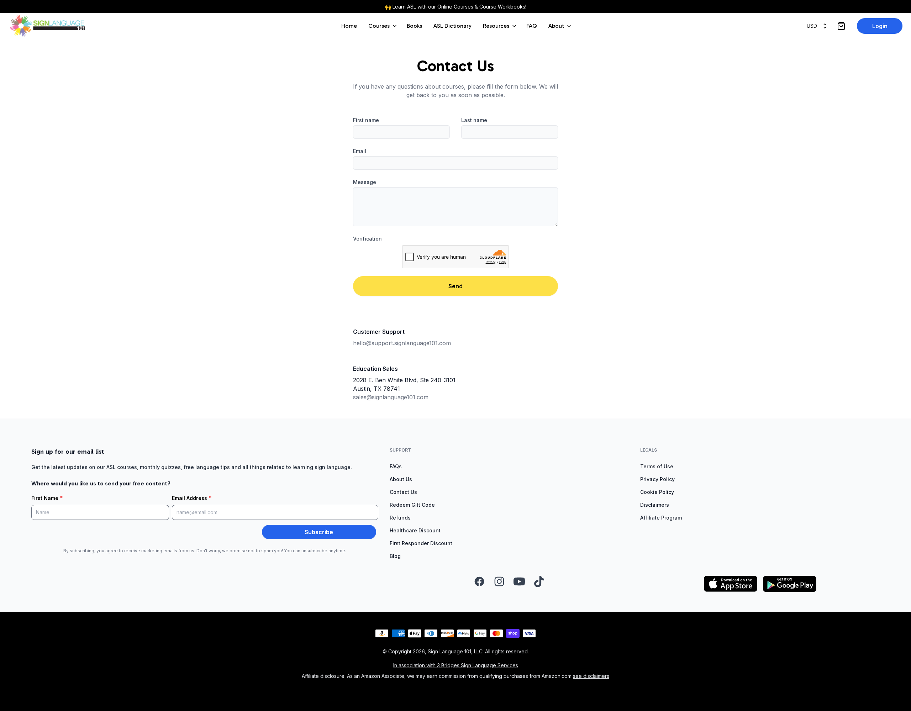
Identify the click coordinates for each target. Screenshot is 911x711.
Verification (367, 239)
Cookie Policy (657, 492)
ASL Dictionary (452, 25)
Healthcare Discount (415, 530)
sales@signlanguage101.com (390, 397)
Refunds (400, 518)
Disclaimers (654, 505)
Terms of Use (656, 466)
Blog (395, 556)
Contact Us (403, 492)
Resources (496, 25)
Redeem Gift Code (412, 505)
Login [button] (880, 26)
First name (366, 120)
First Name (47, 497)
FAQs (396, 466)
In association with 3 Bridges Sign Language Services (455, 665)
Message (364, 182)
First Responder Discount (421, 543)
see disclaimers (591, 676)
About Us (401, 479)
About (556, 25)
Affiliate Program (661, 518)
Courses (379, 25)
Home (349, 25)
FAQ (531, 25)
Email (359, 151)
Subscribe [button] (319, 532)
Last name (474, 120)
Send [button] (455, 286)
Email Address (192, 497)
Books (414, 25)
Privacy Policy (657, 479)
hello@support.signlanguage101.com (402, 343)
